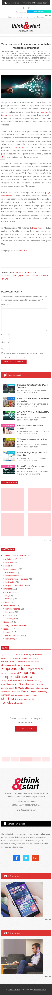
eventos (14, 684)
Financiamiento (27, 684)
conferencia (26, 658)
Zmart (17, 62)
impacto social (7, 688)
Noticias (44, 52)
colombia (38, 655)
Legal (7, 595)
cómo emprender (32, 662)
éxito (21, 703)
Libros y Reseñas (12, 609)
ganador (40, 684)
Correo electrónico (5, 342)
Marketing (9, 612)
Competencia (6, 658)
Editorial (6, 566)
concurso (16, 658)
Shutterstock (21, 250)
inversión (31, 688)
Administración (11, 559)
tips (17, 703)
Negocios (7, 622)
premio (20, 695)
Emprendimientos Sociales (16, 579)
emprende (32, 665)
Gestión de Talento (13, 635)
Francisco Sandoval (22, 58)
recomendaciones (31, 695)
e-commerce (18, 56)
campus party (29, 655)
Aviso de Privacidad (39, 989)
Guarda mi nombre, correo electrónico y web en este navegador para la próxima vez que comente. (22, 355)
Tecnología (10, 412)
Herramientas (9, 605)
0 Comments (32, 62)
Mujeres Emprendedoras (16, 585)
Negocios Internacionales (16, 625)
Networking (10, 638)
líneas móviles (38, 228)
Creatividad (10, 572)
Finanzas (9, 562)
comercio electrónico (34, 54)
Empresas (7, 588)
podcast (14, 695)
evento (5, 684)
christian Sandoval (17, 54)
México (25, 691)
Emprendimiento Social (14, 680)
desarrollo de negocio (14, 665)
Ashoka (19, 654)
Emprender (29, 672)
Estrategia (9, 592)
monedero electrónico (40, 58)
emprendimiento (29, 56)
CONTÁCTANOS (26, 729)
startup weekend (29, 699)
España (31, 681)
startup (7, 698)
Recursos (10, 439)
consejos (35, 658)
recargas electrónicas (30, 60)
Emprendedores (10, 569)
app (14, 655)
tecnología (45, 60)
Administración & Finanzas (14, 555)
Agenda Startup (6, 655)
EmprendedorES (8, 425)
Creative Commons (14, 989)
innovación (21, 687)
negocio (34, 692)
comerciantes (18, 147)
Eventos (6, 602)
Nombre (5, 335)
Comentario (5, 305)
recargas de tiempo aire (11, 60)
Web (3, 349)
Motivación (10, 582)
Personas (7, 632)
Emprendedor (13, 668)
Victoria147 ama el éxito (25, 272)
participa (5, 694)
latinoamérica (42, 687)
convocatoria (8, 661)
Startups (11, 398)
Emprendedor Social (10, 673)
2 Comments (33, 406)
